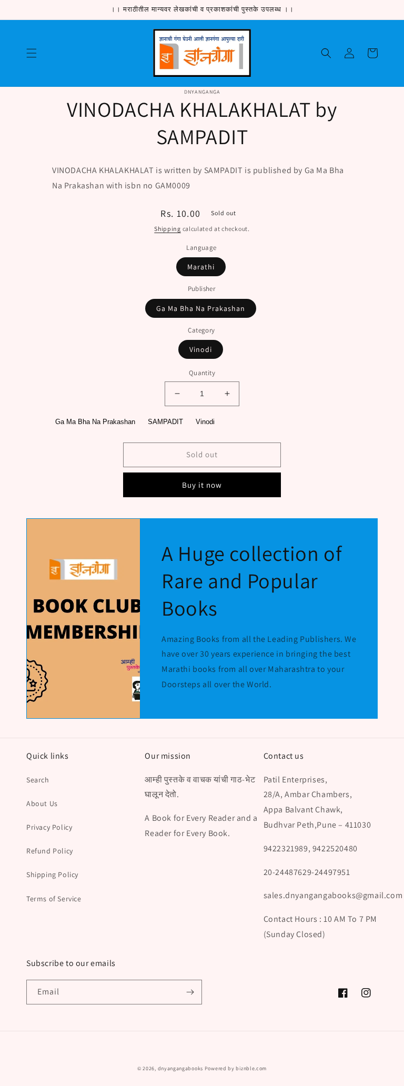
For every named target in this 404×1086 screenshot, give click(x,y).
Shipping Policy (52, 874)
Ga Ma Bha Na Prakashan (200, 308)
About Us (42, 803)
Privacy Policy (49, 827)
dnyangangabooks (181, 1068)
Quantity (202, 372)
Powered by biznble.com (236, 1068)
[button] (31, 53)
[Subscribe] (189, 992)
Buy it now (202, 485)
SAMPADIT (165, 422)
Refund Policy (49, 851)
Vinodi (200, 349)
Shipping (167, 229)
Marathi (201, 267)
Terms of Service (54, 898)
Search (37, 780)
